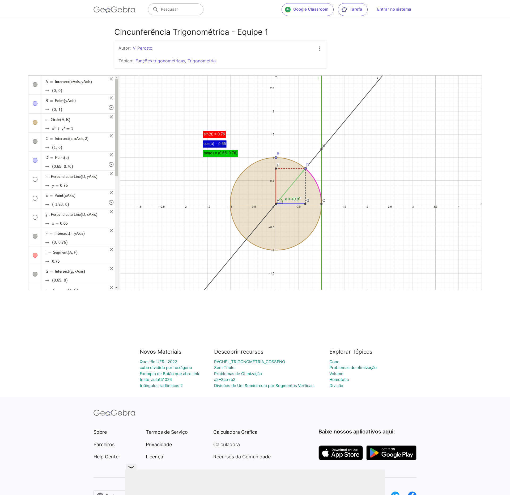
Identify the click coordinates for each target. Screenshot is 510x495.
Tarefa (356, 9)
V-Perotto (142, 48)
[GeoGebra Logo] (114, 9)
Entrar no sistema (394, 9)
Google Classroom (310, 9)
